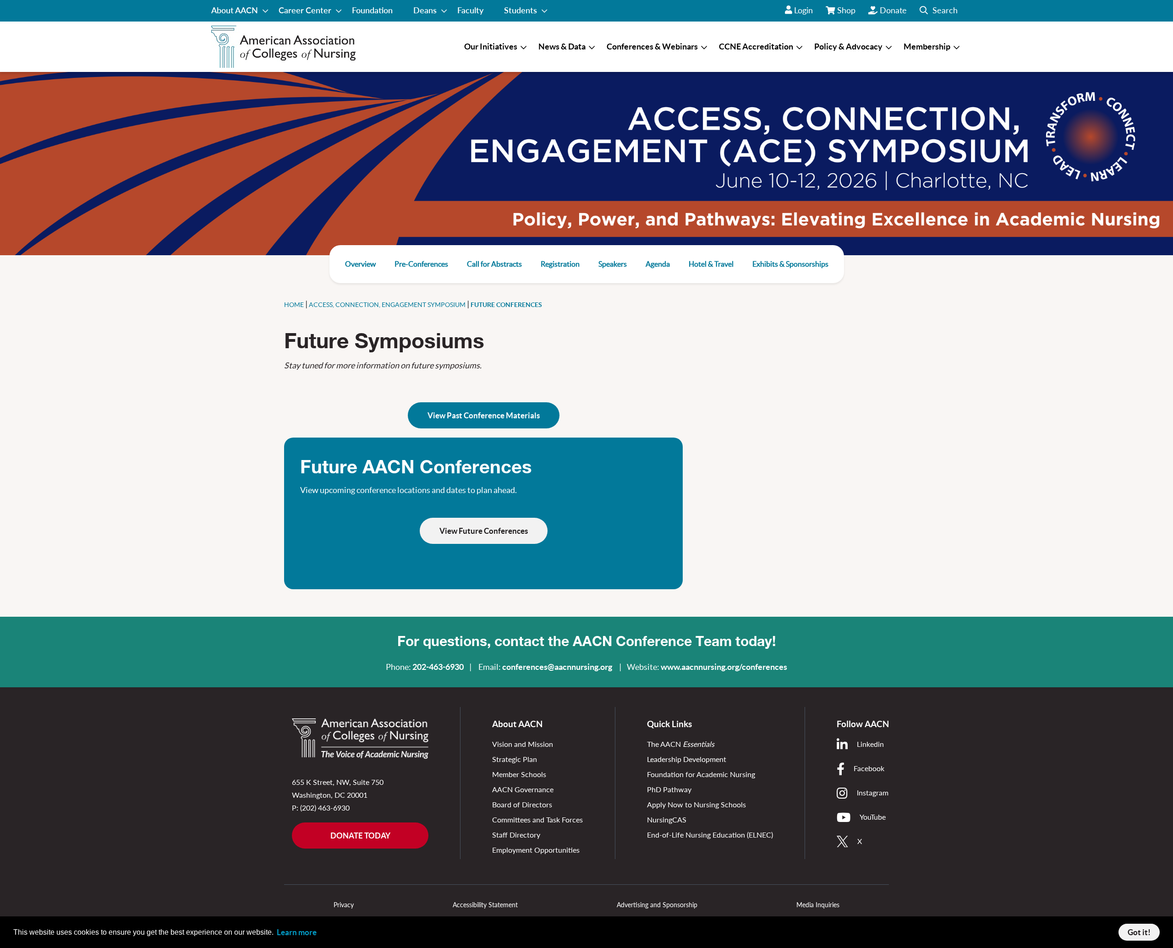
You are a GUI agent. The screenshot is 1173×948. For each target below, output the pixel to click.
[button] (938, 11)
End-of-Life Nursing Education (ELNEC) (710, 834)
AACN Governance (523, 789)
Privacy (344, 905)
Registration (560, 264)
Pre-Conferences (421, 264)
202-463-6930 (438, 667)
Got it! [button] (1139, 932)
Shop (847, 13)
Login (803, 10)
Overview (360, 264)
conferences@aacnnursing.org (557, 667)
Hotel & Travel (711, 264)
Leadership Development (686, 759)
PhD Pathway (669, 789)
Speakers (612, 264)
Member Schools (519, 774)
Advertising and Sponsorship (657, 905)
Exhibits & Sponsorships (790, 264)
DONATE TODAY (360, 835)
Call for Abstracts (494, 264)
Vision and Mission (522, 744)
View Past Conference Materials (484, 415)
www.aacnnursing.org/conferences (724, 667)
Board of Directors (522, 804)
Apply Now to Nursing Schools (696, 804)
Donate (893, 10)
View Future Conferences (483, 530)
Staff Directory (516, 834)
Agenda (658, 264)
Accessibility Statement (485, 905)
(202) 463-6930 (325, 807)
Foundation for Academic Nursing (701, 774)
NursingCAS (666, 819)
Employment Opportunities (536, 849)
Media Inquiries (817, 905)
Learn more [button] (297, 932)
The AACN (680, 744)
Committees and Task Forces (537, 819)
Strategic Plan (514, 759)
